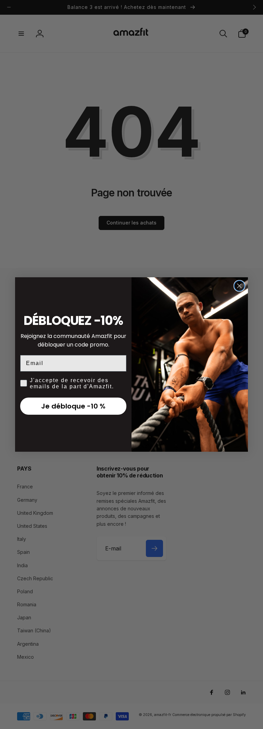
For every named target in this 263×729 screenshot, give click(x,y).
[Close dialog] (239, 286)
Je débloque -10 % (73, 406)
